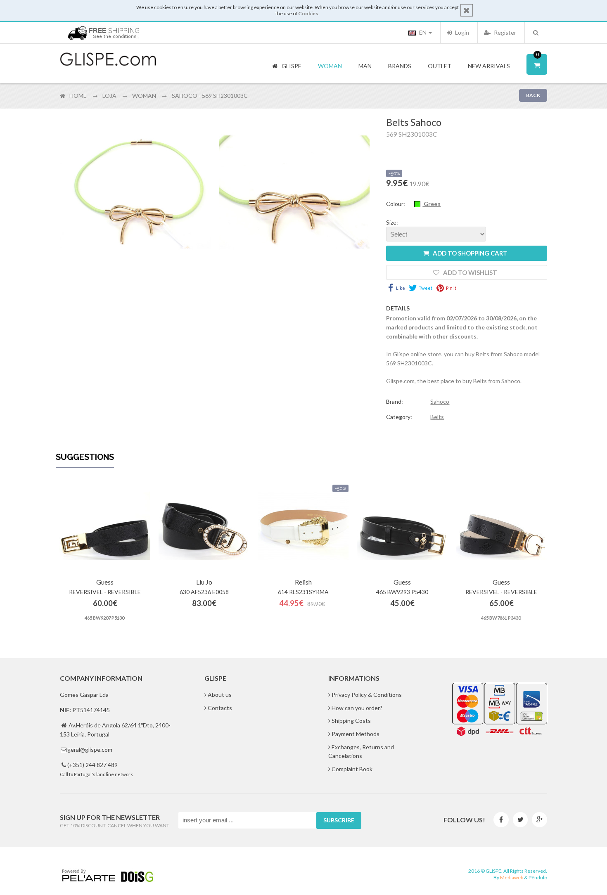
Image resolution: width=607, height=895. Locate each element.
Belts (437, 416)
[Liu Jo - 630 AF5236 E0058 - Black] (204, 526)
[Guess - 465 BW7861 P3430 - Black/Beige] (501, 526)
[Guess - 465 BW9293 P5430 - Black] (402, 526)
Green (431, 203)
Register (504, 32)
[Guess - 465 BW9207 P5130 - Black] (104, 526)
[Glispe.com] (108, 59)
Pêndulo (538, 877)
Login (461, 32)
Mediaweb (511, 877)
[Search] (536, 32)
